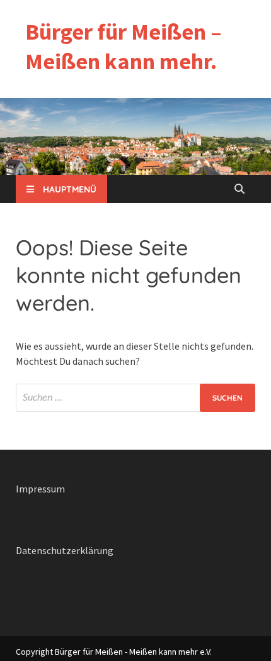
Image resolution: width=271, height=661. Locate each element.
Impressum (40, 488)
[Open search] (239, 189)
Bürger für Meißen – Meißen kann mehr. (123, 46)
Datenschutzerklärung (64, 550)
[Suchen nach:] (135, 398)
